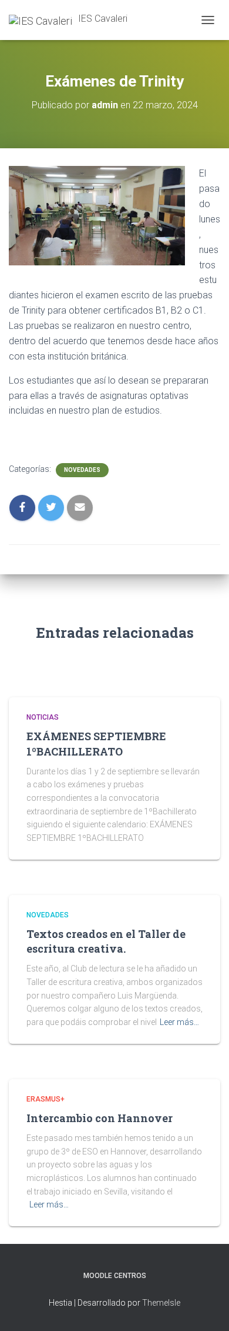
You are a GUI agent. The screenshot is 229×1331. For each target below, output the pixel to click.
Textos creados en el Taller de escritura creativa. (106, 941)
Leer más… (179, 1022)
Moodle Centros (114, 1276)
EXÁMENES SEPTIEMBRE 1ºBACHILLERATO (96, 743)
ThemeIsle (161, 1302)
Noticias (42, 717)
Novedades (82, 470)
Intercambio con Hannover (99, 1118)
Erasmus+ (45, 1099)
